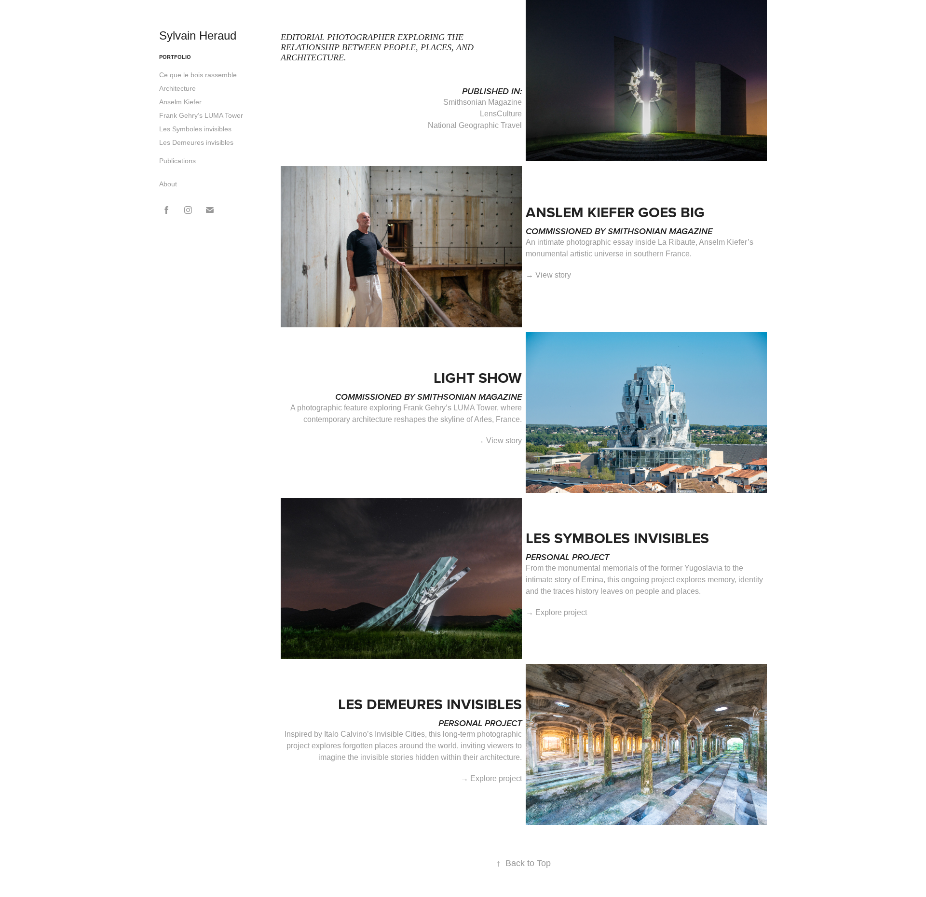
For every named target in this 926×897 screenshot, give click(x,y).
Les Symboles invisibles (195, 129)
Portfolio (175, 57)
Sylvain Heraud (197, 35)
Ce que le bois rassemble (198, 75)
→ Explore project (556, 612)
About (168, 184)
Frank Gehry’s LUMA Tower (201, 115)
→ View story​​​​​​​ (499, 440)
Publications (177, 161)
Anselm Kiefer (180, 102)
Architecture (177, 88)
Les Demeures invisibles (196, 142)
